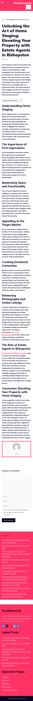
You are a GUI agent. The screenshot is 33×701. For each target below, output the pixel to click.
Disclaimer (5, 684)
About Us (5, 677)
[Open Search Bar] (27, 7)
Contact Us (5, 680)
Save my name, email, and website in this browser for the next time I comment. (16, 512)
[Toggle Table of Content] (19, 100)
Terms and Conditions (9, 690)
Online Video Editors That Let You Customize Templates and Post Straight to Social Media (16, 554)
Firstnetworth (22, 3)
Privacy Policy (6, 687)
